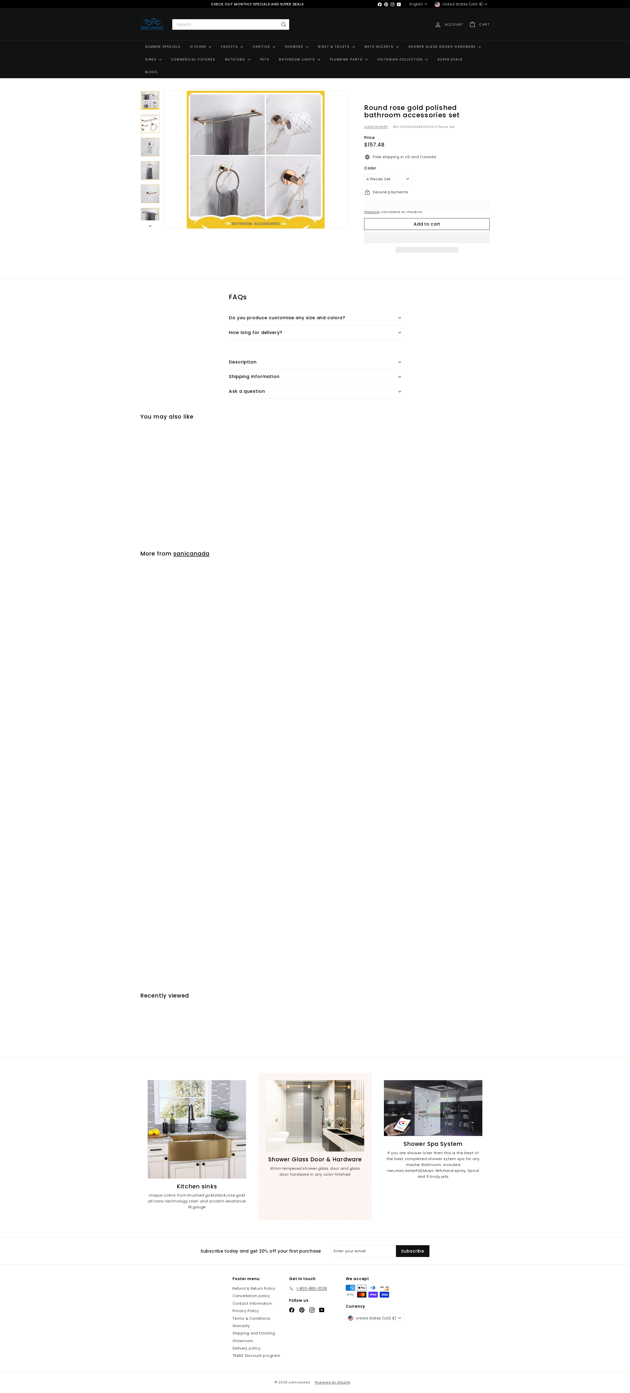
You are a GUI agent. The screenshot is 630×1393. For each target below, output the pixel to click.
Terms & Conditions (251, 1318)
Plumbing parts (347, 59)
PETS (264, 59)
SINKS (151, 59)
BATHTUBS (236, 59)
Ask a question (247, 391)
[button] (427, 237)
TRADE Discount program (256, 1355)
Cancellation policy (251, 1295)
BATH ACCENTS (380, 47)
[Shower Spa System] (433, 1108)
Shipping (372, 212)
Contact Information (252, 1303)
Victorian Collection (401, 59)
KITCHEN (198, 47)
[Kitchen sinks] (197, 1129)
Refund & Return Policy (254, 1288)
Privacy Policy (246, 1310)
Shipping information (254, 376)
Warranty (241, 1325)
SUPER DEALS (450, 59)
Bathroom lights (297, 59)
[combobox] (230, 24)
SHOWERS (295, 47)
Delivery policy (246, 1348)
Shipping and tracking (254, 1333)
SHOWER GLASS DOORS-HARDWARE (443, 47)
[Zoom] (255, 159)
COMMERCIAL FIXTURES (193, 59)
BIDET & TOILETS (334, 47)
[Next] (150, 224)
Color (370, 168)
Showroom (243, 1340)
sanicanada (376, 126)
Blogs (151, 72)
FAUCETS (230, 47)
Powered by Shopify (333, 1382)
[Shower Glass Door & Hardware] (315, 1115)
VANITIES (262, 47)
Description (243, 362)
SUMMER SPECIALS (162, 47)
